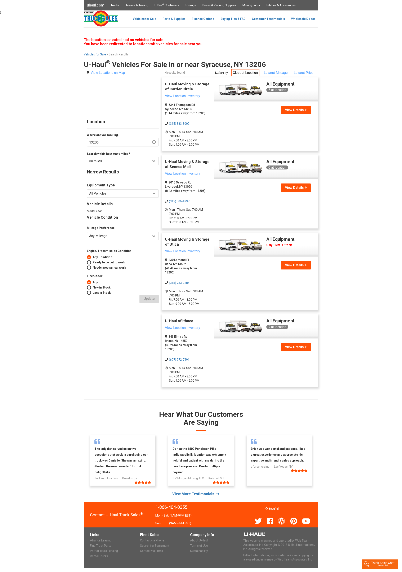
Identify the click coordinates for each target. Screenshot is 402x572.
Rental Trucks (99, 556)
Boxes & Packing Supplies (219, 5)
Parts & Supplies (174, 19)
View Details (295, 110)
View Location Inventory (182, 96)
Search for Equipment (154, 545)
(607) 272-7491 (179, 359)
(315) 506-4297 (179, 201)
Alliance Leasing (100, 540)
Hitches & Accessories (281, 5)
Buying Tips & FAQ (233, 19)
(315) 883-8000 (179, 123)
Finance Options (203, 19)
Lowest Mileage (276, 73)
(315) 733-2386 (179, 283)
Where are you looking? (103, 135)
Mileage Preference (101, 228)
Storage (191, 5)
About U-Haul (199, 540)
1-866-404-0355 (171, 507)
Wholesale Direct (303, 19)
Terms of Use (199, 545)
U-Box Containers (167, 5)
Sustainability (199, 551)
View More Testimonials (194, 494)
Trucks (115, 5)
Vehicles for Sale (144, 19)
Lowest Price (303, 73)
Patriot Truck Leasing (104, 551)
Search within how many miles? (108, 153)
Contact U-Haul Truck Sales (116, 514)
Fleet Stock (95, 276)
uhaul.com (95, 5)
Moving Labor (251, 5)
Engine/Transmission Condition (109, 251)
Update (149, 299)
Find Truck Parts (100, 545)
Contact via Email (151, 551)
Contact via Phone (152, 540)
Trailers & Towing (137, 5)
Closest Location (245, 73)
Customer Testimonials (268, 19)
